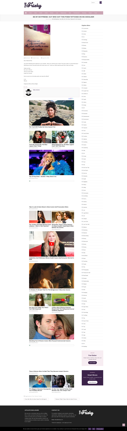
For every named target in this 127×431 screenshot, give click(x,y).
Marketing (85, 230)
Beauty (84, 45)
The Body (85, 315)
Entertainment (77, 12)
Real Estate (85, 275)
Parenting (84, 12)
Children (85, 76)
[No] (125, 429)
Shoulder (40, 396)
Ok (89, 428)
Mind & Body (86, 235)
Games (84, 144)
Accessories (85, 28)
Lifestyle (85, 218)
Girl (84, 153)
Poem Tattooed (35, 396)
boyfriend (30, 396)
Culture (84, 102)
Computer (85, 88)
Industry (85, 201)
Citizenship (85, 79)
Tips (84, 318)
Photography (86, 269)
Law (84, 210)
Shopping (85, 292)
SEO (84, 289)
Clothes (84, 85)
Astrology (85, 39)
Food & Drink (86, 133)
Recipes (85, 278)
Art (83, 36)
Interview (85, 207)
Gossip (84, 156)
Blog (84, 53)
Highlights (85, 181)
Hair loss (85, 173)
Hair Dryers (85, 170)
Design (84, 105)
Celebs (46, 12)
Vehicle (84, 337)
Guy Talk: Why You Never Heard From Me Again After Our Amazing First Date (37, 399)
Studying (85, 301)
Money (84, 238)
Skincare (85, 295)
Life (84, 215)
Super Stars (85, 306)
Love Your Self (86, 224)
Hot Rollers (85, 195)
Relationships (63, 12)
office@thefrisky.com (59, 419)
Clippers (85, 82)
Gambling (85, 141)
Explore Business (92, 382)
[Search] (101, 2)
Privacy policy (100, 428)
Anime (84, 34)
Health (40, 12)
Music (84, 249)
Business (85, 56)
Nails (84, 252)
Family (84, 122)
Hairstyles (85, 176)
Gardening (85, 147)
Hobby (84, 187)
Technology (85, 312)
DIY (84, 107)
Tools (84, 323)
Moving (84, 247)
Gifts (84, 150)
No (93, 428)
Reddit (25, 86)
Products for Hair (86, 272)
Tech (84, 309)
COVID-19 (85, 93)
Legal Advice (86, 212)
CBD (84, 70)
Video (84, 340)
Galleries (85, 139)
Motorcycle (85, 241)
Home (30, 12)
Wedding (85, 346)
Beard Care (85, 42)
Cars (84, 65)
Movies (51, 12)
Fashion (85, 124)
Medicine (85, 232)
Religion (85, 283)
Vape (84, 335)
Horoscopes (85, 193)
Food (84, 130)
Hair (84, 164)
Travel (95, 12)
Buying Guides (86, 59)
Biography (85, 51)
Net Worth (85, 255)
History (84, 184)
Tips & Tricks (86, 320)
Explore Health (92, 362)
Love (57, 12)
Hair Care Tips (86, 167)
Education (85, 113)
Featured (85, 127)
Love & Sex (85, 221)
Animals (85, 31)
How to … (85, 198)
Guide (84, 159)
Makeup (85, 227)
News (35, 12)
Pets (84, 266)
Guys (38, 57)
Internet (84, 204)
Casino (84, 68)
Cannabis (85, 62)
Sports (84, 298)
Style (70, 12)
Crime (84, 96)
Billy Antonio (27, 57)
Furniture (85, 136)
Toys (84, 326)
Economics (85, 110)
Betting (84, 48)
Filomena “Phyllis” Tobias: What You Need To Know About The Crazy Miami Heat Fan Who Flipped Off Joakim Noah (67, 399)
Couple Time (86, 90)
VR (83, 343)
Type (84, 332)
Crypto (84, 99)
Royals (90, 12)
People (84, 264)
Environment (86, 119)
